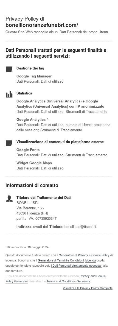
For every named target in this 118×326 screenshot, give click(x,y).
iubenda (90, 260)
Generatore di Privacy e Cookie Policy (84, 255)
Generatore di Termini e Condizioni (61, 260)
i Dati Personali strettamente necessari (76, 265)
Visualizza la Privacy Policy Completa (88, 288)
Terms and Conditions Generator (68, 281)
